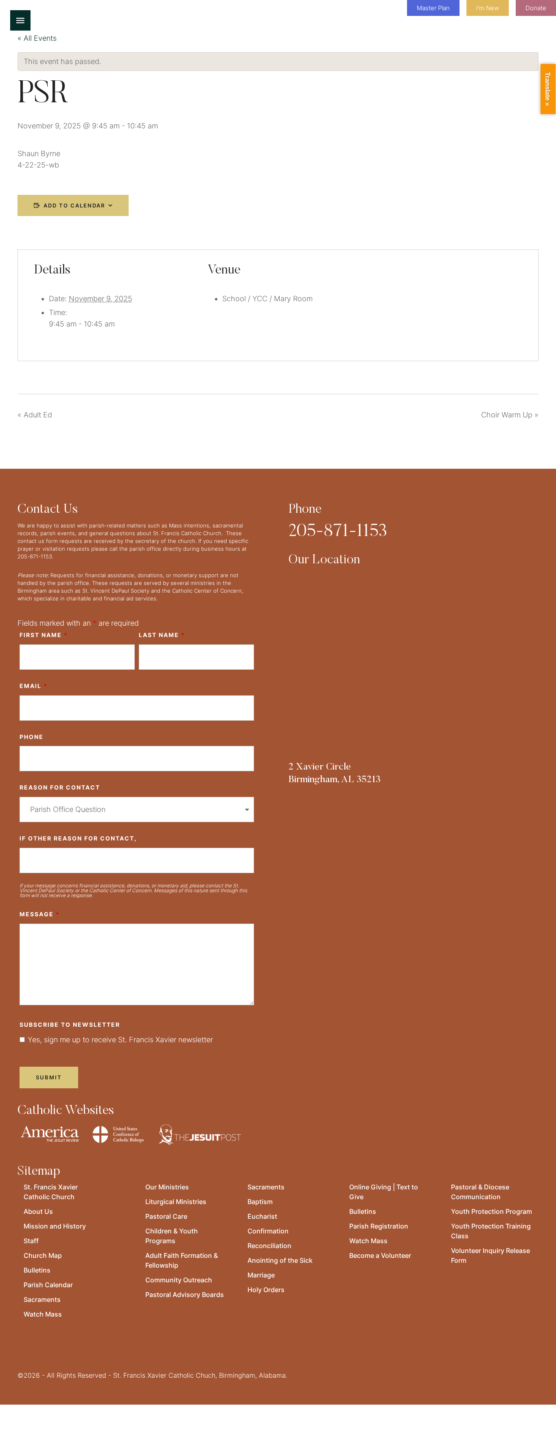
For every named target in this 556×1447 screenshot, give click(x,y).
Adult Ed (35, 414)
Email (34, 685)
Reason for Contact (60, 787)
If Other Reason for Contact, (78, 838)
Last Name (162, 634)
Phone (32, 736)
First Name (44, 634)
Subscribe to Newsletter (70, 1024)
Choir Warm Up (509, 414)
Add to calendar (74, 205)
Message (40, 914)
